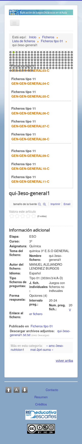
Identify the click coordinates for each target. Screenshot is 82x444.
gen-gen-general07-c (30, 126)
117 (44, 66)
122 (59, 66)
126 (71, 66)
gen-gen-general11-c (30, 181)
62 (68, 58)
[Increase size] (8, 389)
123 (62, 66)
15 (53, 53)
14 (50, 53)
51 (34, 58)
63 (71, 58)
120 (53, 66)
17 (59, 53)
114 (34, 66)
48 (25, 58)
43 (10, 58)
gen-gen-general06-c (30, 113)
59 (59, 58)
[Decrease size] (25, 389)
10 (37, 53)
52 (37, 58)
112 (28, 66)
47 (22, 58)
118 (47, 66)
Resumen (41, 397)
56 (50, 58)
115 (37, 66)
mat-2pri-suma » (41, 349)
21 (71, 53)
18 (62, 53)
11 (41, 53)
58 (56, 58)
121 (56, 66)
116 (41, 66)
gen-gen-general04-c (30, 83)
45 (16, 58)
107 (13, 66)
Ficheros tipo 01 (42, 326)
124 (65, 66)
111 (25, 66)
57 (53, 58)
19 (65, 53)
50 (31, 58)
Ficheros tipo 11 (23, 79)
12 (44, 53)
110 (22, 66)
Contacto (52, 389)
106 (10, 66)
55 (47, 58)
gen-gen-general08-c (30, 139)
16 (56, 53)
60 (62, 58)
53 (41, 58)
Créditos (41, 404)
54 (44, 58)
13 (47, 53)
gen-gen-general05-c (30, 96)
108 (16, 66)
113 (31, 66)
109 (19, 66)
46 (19, 58)
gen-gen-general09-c (30, 155)
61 (65, 58)
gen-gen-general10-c (30, 168)
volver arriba (64, 360)
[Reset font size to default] (16, 389)
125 (68, 66)
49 (28, 58)
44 (13, 58)
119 (50, 66)
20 (68, 53)
